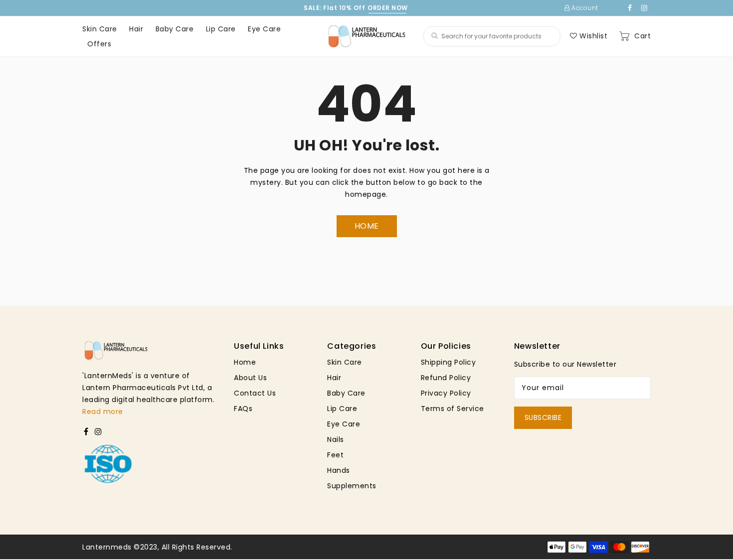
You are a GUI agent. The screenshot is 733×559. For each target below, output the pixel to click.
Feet (335, 455)
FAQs (243, 409)
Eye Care (343, 424)
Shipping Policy (448, 362)
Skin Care (344, 362)
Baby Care (346, 393)
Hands (338, 470)
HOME (367, 226)
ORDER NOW (387, 7)
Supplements (351, 486)
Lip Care (342, 409)
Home (245, 362)
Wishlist (592, 36)
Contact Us (255, 393)
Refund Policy (446, 378)
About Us (250, 378)
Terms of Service (452, 409)
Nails (335, 439)
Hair (334, 378)
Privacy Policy (446, 393)
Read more (102, 412)
